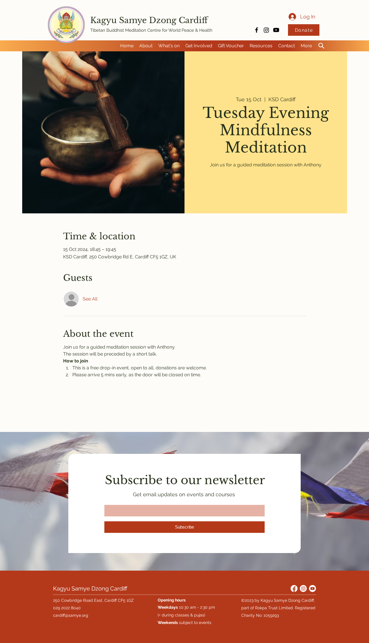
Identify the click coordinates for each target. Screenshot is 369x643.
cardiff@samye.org (70, 615)
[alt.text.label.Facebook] (256, 30)
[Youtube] (276, 30)
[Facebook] (294, 588)
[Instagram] (266, 30)
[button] (145, 46)
